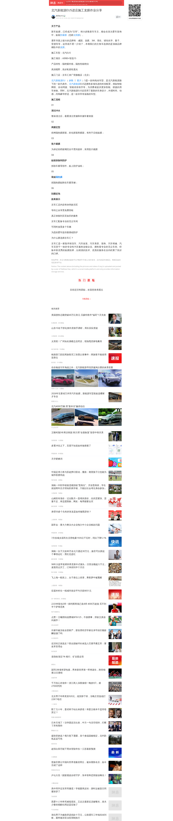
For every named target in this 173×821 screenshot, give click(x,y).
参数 (71, 80)
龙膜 (62, 47)
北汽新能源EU (58, 80)
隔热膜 (59, 176)
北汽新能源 (74, 83)
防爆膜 (63, 35)
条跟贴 (86, 298)
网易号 (60, 3)
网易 (53, 3)
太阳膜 (76, 35)
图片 (79, 80)
